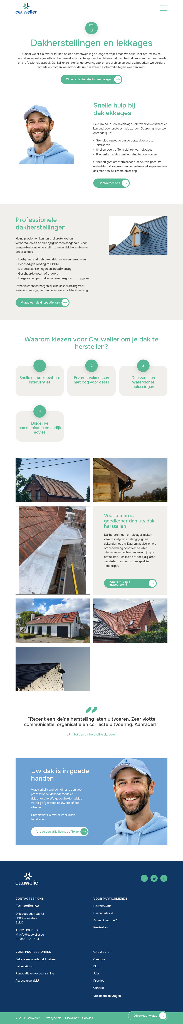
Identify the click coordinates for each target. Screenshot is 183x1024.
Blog (96, 966)
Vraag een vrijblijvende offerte (57, 832)
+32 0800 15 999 (30, 930)
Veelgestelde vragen (107, 996)
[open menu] (163, 8)
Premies (98, 981)
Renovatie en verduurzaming (35, 973)
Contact (98, 988)
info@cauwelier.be (31, 935)
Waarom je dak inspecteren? (119, 583)
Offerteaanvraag (145, 1016)
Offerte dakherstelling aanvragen (89, 79)
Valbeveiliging (24, 966)
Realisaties (100, 927)
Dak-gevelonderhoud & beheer (36, 959)
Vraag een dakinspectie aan (40, 302)
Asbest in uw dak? (105, 920)
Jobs (96, 973)
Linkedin (163, 878)
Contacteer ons (109, 183)
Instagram (154, 878)
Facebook (144, 878)
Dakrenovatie (102, 906)
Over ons (99, 959)
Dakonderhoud (103, 913)
